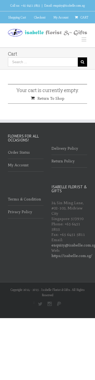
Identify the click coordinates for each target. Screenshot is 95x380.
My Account (61, 17)
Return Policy (63, 161)
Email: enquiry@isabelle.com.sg (64, 5)
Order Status (19, 152)
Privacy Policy (20, 211)
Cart (84, 17)
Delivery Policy (64, 148)
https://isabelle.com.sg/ (71, 255)
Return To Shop (50, 98)
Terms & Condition (24, 199)
